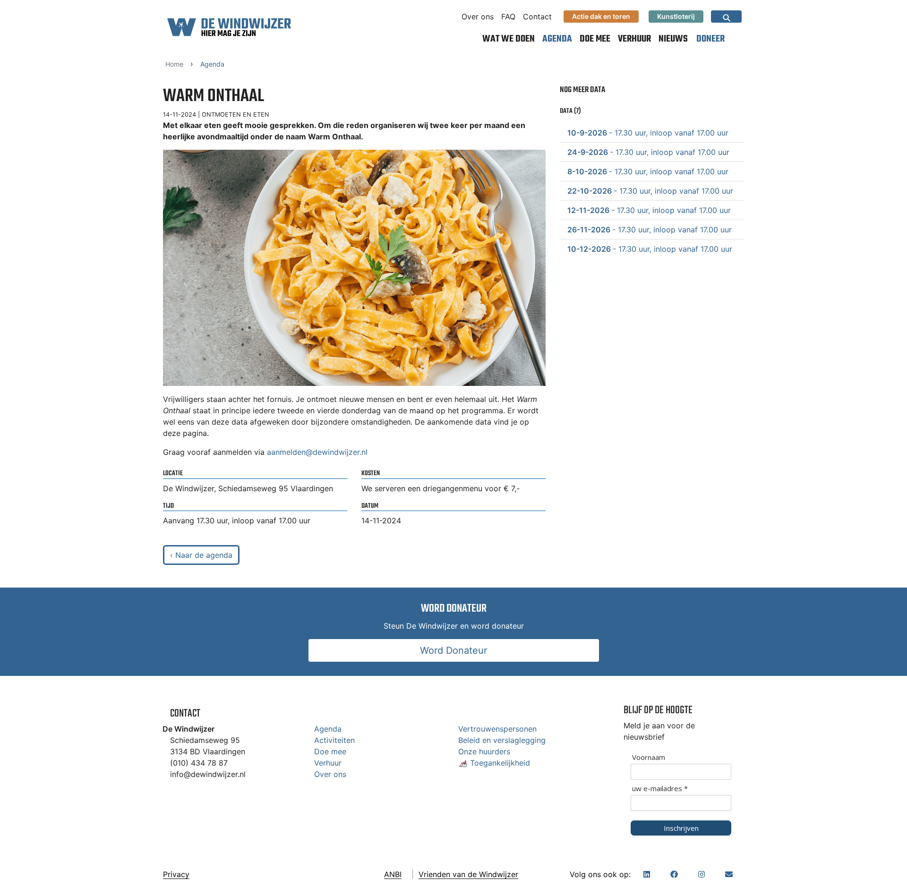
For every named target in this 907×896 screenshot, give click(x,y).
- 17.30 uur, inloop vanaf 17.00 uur (647, 132)
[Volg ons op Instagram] (701, 874)
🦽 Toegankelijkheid (494, 763)
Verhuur (634, 39)
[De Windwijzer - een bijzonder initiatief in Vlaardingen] (229, 27)
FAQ (508, 16)
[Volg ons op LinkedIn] (646, 874)
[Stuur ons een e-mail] (729, 874)
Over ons (478, 16)
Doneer (710, 39)
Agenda (557, 39)
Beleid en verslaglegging (502, 740)
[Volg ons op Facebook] (674, 874)
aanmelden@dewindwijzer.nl (317, 452)
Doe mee (595, 39)
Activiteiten (334, 740)
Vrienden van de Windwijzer (468, 874)
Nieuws (673, 39)
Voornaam (648, 757)
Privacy (176, 874)
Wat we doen (508, 39)
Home (174, 64)
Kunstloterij (676, 16)
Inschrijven (681, 828)
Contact (537, 16)
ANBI (393, 874)
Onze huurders (484, 751)
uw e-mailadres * (660, 788)
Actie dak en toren (601, 16)
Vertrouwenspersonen (497, 729)
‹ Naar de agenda (201, 555)
